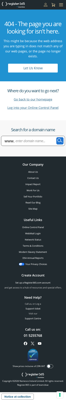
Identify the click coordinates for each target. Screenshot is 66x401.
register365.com (33, 375)
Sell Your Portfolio (33, 196)
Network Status (33, 239)
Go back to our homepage (33, 99)
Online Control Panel (33, 227)
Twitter (32, 343)
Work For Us (33, 190)
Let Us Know (33, 68)
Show (50, 366)
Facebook (25, 343)
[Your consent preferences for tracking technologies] (59, 394)
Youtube (39, 343)
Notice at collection (17, 396)
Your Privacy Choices (36, 264)
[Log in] (45, 5)
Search (60, 140)
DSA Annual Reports (33, 258)
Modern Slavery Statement (33, 252)
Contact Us (33, 178)
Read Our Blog (33, 202)
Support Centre (33, 318)
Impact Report (32, 184)
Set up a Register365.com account (33, 282)
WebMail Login (33, 233)
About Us (33, 171)
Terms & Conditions (33, 245)
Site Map (32, 208)
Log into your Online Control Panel (33, 107)
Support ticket (33, 308)
